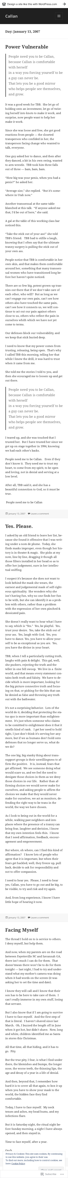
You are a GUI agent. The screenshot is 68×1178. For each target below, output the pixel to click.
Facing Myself (21, 930)
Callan (11, 16)
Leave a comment (40, 513)
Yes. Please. (19, 526)
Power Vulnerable (26, 46)
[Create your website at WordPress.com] (34, 4)
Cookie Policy (18, 1163)
